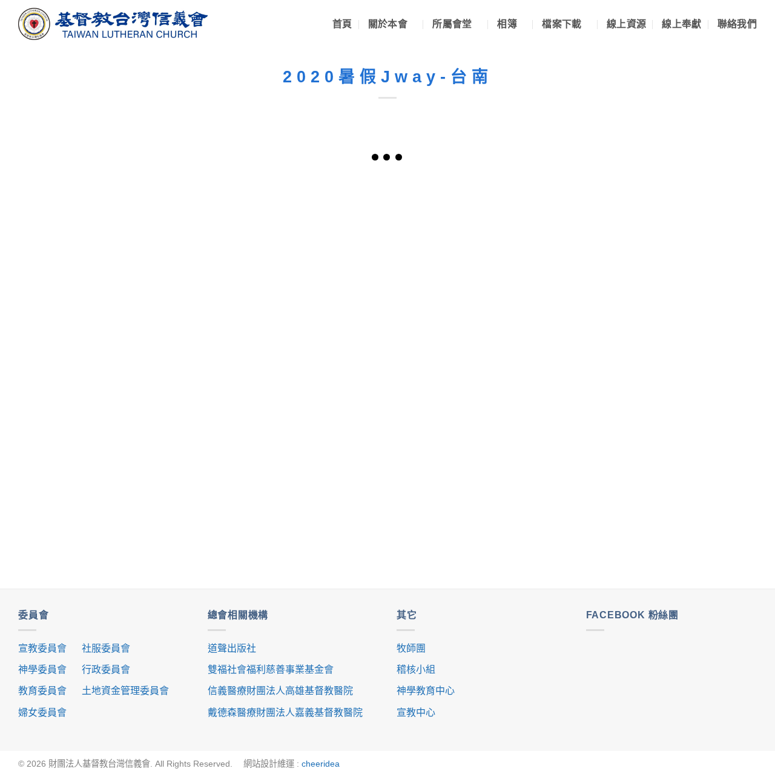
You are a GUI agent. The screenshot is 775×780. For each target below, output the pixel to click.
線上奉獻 (681, 24)
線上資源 (626, 24)
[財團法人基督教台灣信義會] (113, 24)
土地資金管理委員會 (125, 691)
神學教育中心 (426, 691)
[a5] (310, 348)
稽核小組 (416, 669)
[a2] (464, 231)
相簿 (507, 24)
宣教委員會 (42, 648)
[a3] (617, 231)
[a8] (157, 464)
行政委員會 (106, 669)
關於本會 (387, 24)
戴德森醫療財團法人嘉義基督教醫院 (285, 712)
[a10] (464, 464)
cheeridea (321, 763)
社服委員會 (106, 648)
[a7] (617, 348)
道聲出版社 (232, 648)
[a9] (310, 464)
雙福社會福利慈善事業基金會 (271, 669)
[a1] (310, 231)
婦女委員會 (42, 712)
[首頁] (157, 231)
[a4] (157, 348)
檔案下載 (561, 24)
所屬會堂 (452, 24)
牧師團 (411, 648)
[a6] (464, 348)
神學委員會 (42, 669)
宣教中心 (416, 712)
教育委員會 (42, 691)
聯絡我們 (737, 24)
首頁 (342, 24)
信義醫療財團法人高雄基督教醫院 (280, 691)
